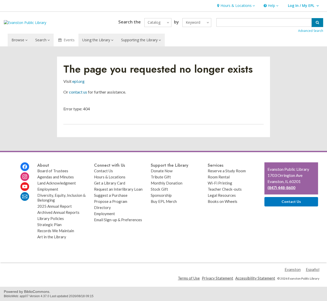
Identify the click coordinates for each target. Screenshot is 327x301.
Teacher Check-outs (225, 189)
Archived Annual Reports (58, 212)
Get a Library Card (109, 183)
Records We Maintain (55, 230)
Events (69, 39)
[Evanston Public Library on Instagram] (24, 176)
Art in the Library (51, 236)
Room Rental (219, 177)
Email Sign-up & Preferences (118, 219)
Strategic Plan (49, 224)
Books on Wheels (222, 201)
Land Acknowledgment (56, 183)
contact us (78, 91)
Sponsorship (161, 195)
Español (312, 269)
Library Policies (50, 218)
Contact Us (103, 170)
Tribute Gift (161, 177)
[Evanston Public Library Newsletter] (24, 196)
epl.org (78, 81)
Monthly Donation (166, 183)
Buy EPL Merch (164, 201)
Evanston (293, 269)
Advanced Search (310, 31)
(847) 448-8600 (281, 187)
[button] (235, 5)
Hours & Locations (109, 177)
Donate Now (162, 170)
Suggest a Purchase (110, 195)
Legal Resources (222, 195)
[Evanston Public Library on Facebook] (24, 166)
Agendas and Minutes (55, 177)
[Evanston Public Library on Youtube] (24, 186)
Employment (47, 189)
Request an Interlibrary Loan (118, 189)
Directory (102, 207)
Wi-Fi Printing (220, 183)
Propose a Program (110, 201)
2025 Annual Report (54, 206)
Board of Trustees (52, 170)
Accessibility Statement (255, 278)
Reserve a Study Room (227, 170)
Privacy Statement (217, 278)
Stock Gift (159, 189)
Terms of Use (189, 278)
